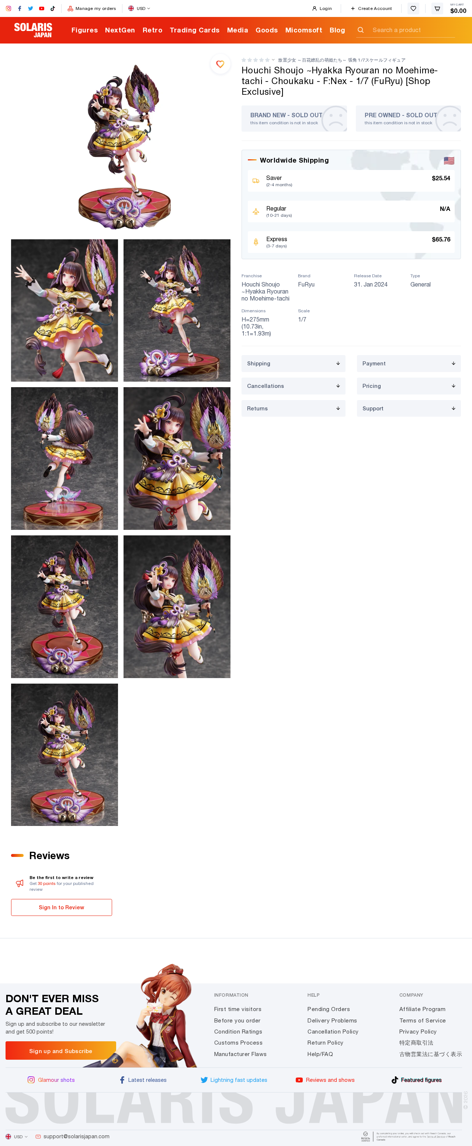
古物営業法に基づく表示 (430, 1054)
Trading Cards (195, 30)
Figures (85, 30)
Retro (153, 30)
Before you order (237, 1020)
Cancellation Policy (333, 1031)
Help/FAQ (320, 1054)
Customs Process (238, 1042)
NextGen (120, 30)
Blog (337, 30)
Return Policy (326, 1042)
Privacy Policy (418, 1031)
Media (238, 30)
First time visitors (238, 1009)
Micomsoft (304, 30)
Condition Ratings (238, 1031)
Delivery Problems (332, 1020)
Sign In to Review (61, 907)
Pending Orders (329, 1009)
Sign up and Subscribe (60, 1051)
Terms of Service (422, 1020)
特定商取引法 (416, 1042)
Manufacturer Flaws (240, 1054)
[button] (256, 60)
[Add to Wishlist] (220, 64)
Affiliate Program (422, 1009)
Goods (267, 30)
